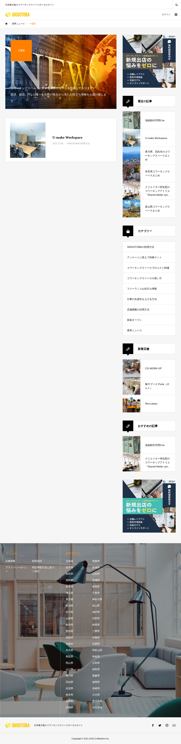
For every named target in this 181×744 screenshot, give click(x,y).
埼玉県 (69, 592)
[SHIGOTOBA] (17, 14)
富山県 (96, 605)
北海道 (69, 561)
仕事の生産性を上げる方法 (142, 299)
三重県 (96, 631)
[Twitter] (160, 725)
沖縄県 (69, 707)
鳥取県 (69, 656)
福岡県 (96, 682)
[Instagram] (167, 725)
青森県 (96, 561)
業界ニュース (134, 330)
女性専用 (97, 707)
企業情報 (10, 561)
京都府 (96, 637)
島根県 (96, 656)
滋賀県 (69, 637)
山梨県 (69, 618)
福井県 (96, 612)
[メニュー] (175, 14)
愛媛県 (96, 675)
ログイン (166, 14)
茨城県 (96, 580)
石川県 (69, 612)
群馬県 (96, 586)
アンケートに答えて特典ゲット (144, 257)
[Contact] (174, 725)
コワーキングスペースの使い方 (144, 278)
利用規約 (37, 561)
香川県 (69, 675)
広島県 (96, 662)
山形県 (96, 573)
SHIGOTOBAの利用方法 (140, 247)
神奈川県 (97, 599)
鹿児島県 (97, 701)
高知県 (69, 682)
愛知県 (69, 631)
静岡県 (96, 624)
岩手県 (69, 567)
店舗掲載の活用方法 (138, 309)
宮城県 (96, 567)
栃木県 (69, 586)
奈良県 (69, 650)
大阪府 (69, 643)
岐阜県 (69, 624)
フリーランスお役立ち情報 (142, 288)
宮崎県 (69, 701)
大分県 (96, 694)
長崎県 (96, 688)
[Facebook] (152, 725)
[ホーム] (6, 23)
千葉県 (96, 592)
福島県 (69, 580)
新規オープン (134, 320)
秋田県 (69, 573)
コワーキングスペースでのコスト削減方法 (148, 269)
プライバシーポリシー (16, 569)
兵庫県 (96, 643)
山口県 (69, 669)
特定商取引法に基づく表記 (43, 569)
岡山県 (69, 662)
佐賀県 (69, 688)
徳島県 (96, 669)
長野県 (96, 618)
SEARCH (176, 4)
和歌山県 (97, 650)
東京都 (69, 599)
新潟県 (69, 605)
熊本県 (69, 694)
